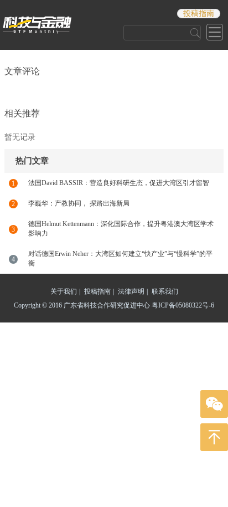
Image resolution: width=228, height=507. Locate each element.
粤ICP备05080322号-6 (183, 305)
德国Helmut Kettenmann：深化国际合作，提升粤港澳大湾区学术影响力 (121, 228)
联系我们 (165, 291)
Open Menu (214, 32)
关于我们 (65, 291)
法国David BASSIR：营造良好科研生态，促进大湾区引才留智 (118, 183)
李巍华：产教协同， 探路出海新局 (78, 203)
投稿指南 (198, 13)
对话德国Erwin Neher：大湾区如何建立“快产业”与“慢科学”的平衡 (120, 258)
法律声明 (133, 291)
